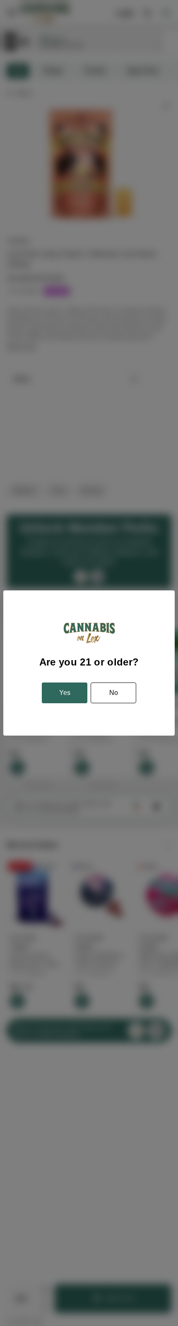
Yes (64, 692)
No (113, 692)
